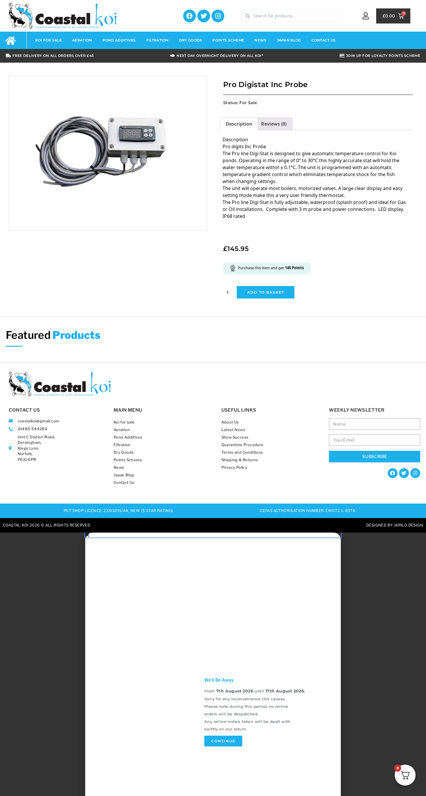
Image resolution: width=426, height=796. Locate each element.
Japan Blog (124, 475)
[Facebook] (189, 16)
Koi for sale (124, 422)
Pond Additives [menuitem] (119, 40)
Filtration (122, 444)
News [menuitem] (260, 40)
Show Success (235, 437)
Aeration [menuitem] (82, 40)
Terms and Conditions (242, 452)
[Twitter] (203, 16)
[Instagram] (218, 16)
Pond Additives (128, 437)
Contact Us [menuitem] (324, 40)
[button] (213, 535)
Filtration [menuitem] (157, 40)
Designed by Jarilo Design (394, 525)
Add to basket (265, 292)
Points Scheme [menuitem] (228, 40)
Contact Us (124, 482)
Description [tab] (239, 124)
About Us (230, 422)
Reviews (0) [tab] (274, 124)
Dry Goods (124, 452)
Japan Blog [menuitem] (289, 40)
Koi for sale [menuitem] (48, 40)
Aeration (122, 429)
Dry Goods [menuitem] (190, 40)
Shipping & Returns (239, 459)
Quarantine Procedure (242, 444)
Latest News (233, 429)
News (119, 467)
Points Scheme (128, 459)
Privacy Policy (234, 467)
